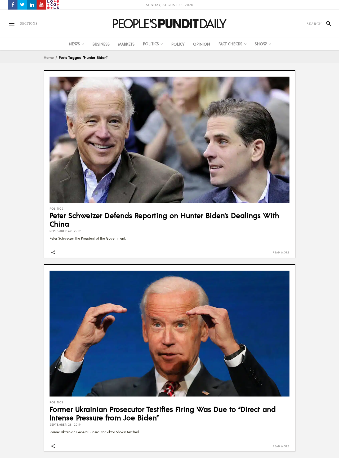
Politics (56, 208)
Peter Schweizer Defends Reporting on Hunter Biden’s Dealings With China (164, 219)
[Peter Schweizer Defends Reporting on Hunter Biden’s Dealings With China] (169, 140)
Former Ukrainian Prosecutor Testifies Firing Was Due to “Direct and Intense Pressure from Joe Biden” (163, 413)
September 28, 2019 (65, 424)
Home (49, 57)
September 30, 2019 (65, 231)
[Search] (326, 23)
